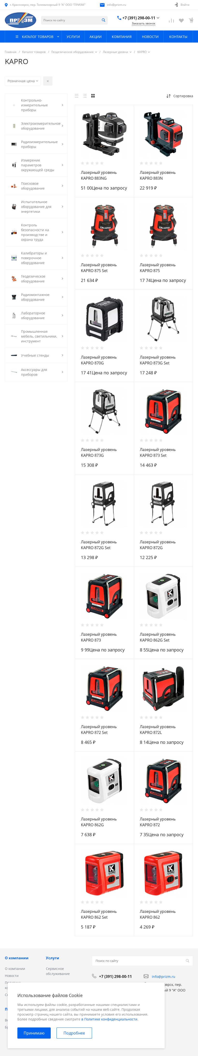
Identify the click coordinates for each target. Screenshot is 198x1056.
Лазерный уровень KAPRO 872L (158, 729)
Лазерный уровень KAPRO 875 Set (99, 267)
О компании (16, 957)
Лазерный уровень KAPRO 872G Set (99, 544)
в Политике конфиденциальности (109, 1019)
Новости (12, 975)
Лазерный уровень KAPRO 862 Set (99, 914)
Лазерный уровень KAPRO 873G (99, 452)
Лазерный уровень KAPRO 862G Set (158, 637)
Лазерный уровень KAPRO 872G (158, 544)
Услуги (52, 957)
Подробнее (74, 1033)
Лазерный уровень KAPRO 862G (99, 821)
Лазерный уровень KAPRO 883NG (99, 175)
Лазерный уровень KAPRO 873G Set (158, 360)
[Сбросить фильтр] (47, 81)
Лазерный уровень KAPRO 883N (158, 175)
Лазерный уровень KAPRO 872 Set (99, 729)
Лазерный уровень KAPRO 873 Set (158, 452)
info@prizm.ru (116, 5)
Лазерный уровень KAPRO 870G (99, 360)
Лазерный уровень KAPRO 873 (99, 637)
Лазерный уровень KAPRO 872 (158, 821)
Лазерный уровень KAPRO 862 (158, 914)
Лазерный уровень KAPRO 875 (158, 267)
